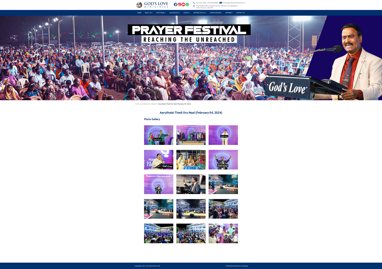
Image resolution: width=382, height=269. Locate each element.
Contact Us (240, 13)
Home (139, 13)
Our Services (174, 13)
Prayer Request (216, 13)
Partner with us (199, 13)
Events (186, 13)
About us (148, 13)
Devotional (160, 13)
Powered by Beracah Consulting (237, 266)
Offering (228, 13)
